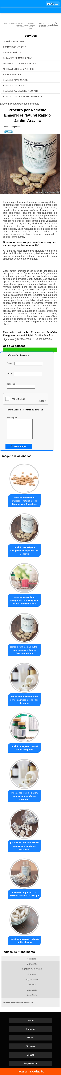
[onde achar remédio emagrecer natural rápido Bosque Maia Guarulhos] (24, 478)
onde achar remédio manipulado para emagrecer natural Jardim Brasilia (24, 600)
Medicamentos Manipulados (18, 69)
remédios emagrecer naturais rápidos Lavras (24, 940)
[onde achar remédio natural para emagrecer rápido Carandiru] (24, 773)
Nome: (10, 363)
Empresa (30, 1029)
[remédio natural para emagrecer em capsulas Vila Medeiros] (24, 527)
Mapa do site (30, 1063)
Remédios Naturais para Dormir (20, 91)
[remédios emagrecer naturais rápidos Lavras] (24, 919)
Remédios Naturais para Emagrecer (22, 96)
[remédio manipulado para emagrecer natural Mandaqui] (24, 873)
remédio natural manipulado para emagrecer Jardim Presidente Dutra (24, 650)
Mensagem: (13, 417)
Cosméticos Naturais (14, 47)
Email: (10, 373)
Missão (30, 1037)
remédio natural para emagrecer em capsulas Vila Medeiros (24, 550)
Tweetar (8, 131)
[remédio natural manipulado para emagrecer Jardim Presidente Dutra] (24, 627)
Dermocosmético (12, 53)
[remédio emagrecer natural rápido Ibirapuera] (24, 726)
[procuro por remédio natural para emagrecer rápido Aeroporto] (24, 823)
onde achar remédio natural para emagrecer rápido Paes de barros (24, 699)
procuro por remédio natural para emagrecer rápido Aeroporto (24, 845)
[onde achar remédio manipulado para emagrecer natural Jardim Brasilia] (24, 577)
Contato (30, 1055)
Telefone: (11, 384)
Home (30, 1020)
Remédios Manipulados (15, 80)
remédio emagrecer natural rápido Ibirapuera (24, 748)
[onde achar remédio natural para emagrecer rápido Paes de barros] (24, 677)
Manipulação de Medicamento (19, 63)
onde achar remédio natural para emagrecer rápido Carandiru (24, 796)
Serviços (30, 35)
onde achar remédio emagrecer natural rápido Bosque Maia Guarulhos (24, 500)
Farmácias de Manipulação (17, 58)
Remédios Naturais (13, 85)
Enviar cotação (19, 446)
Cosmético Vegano (13, 42)
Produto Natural (12, 74)
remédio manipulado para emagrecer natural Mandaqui (24, 894)
